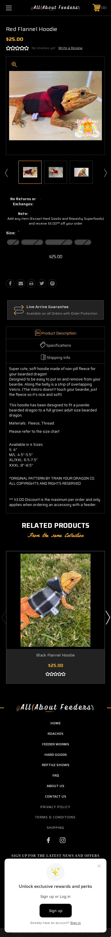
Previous (6, 172)
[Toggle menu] (16, 8)
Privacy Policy (55, 807)
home (55, 723)
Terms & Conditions (55, 817)
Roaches (55, 733)
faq (55, 775)
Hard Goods (55, 754)
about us (55, 785)
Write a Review (70, 48)
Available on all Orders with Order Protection (61, 313)
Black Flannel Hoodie (55, 655)
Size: (12, 233)
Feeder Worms (55, 744)
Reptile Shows (55, 764)
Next (105, 172)
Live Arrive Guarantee (47, 307)
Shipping (55, 827)
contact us (55, 796)
